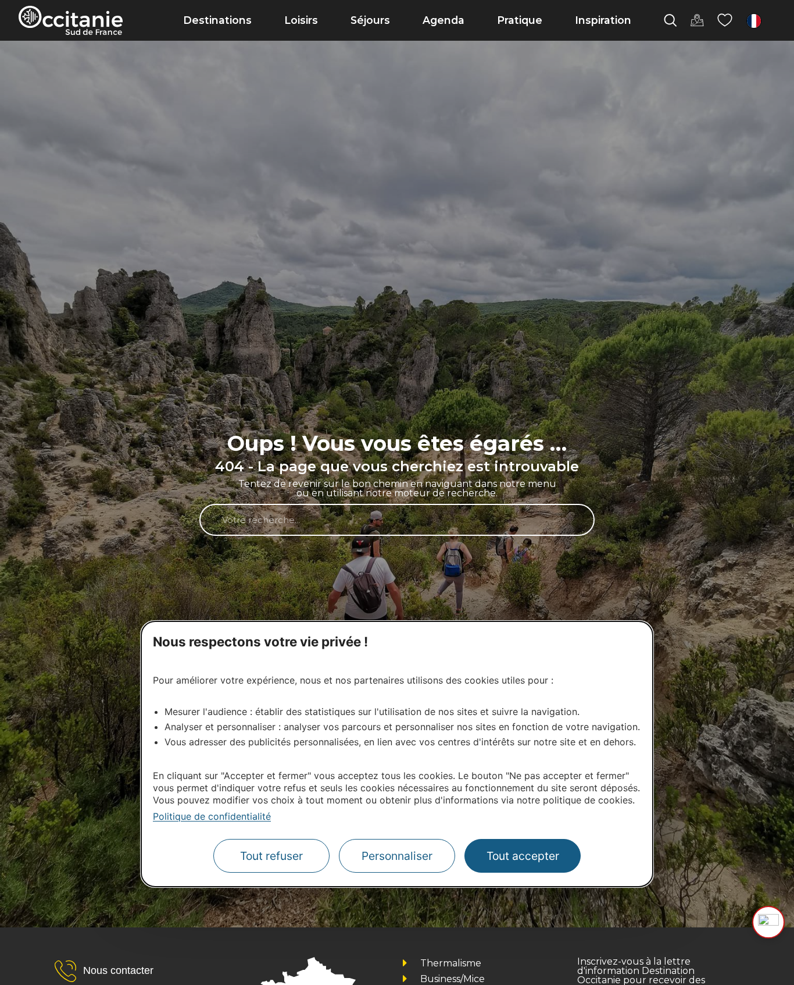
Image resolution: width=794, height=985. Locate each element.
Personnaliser (397, 856)
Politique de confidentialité (212, 816)
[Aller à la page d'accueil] (71, 20)
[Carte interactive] (697, 20)
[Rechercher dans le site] (670, 20)
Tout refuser (271, 856)
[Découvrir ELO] (768, 922)
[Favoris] (724, 20)
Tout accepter (523, 856)
